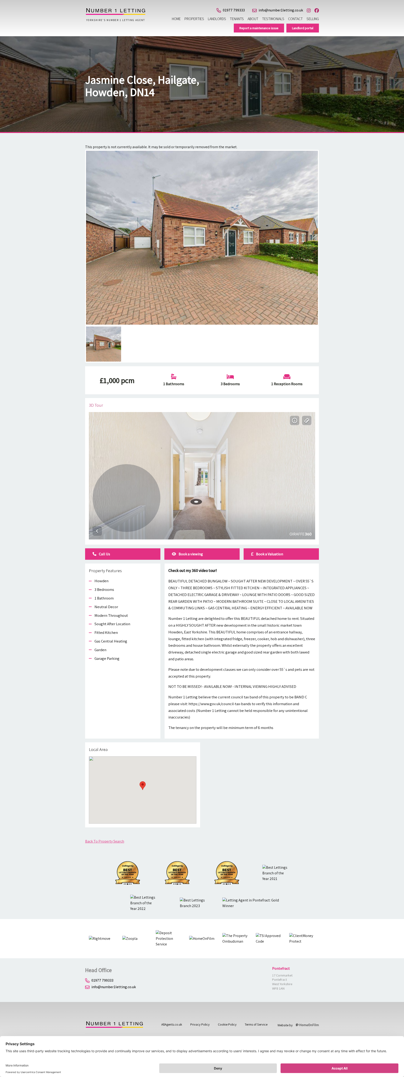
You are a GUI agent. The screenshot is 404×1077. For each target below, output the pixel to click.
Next (326, 348)
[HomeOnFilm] (307, 1025)
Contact (295, 18)
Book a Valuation (269, 554)
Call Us (104, 554)
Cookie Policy (227, 1024)
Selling (313, 18)
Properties (194, 18)
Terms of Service (256, 1024)
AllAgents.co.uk (171, 1024)
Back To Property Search (104, 841)
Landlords (217, 18)
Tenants (237, 18)
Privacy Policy (200, 1024)
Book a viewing (190, 554)
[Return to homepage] (115, 13)
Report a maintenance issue (258, 28)
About (253, 18)
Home (176, 18)
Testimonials (273, 18)
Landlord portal (302, 28)
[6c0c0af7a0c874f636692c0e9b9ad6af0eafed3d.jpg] (202, 238)
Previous (79, 348)
